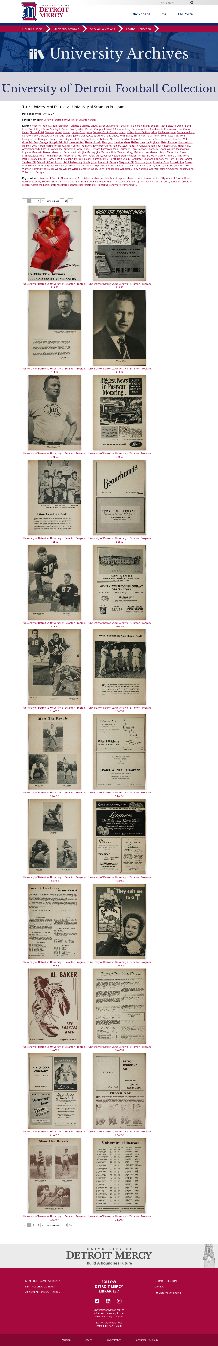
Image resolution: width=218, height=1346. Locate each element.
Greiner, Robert (163, 139)
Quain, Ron (129, 159)
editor (156, 178)
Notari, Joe (148, 155)
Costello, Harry (117, 132)
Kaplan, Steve (120, 145)
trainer (100, 184)
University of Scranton (76, 119)
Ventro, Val (161, 165)
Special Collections (102, 29)
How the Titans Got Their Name (70, 181)
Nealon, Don (119, 155)
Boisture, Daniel (175, 125)
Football (46, 181)
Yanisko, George (148, 168)
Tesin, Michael (67, 165)
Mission (66, 1340)
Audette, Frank (40, 125)
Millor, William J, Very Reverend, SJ (58, 155)
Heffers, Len (138, 142)
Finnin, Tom (159, 135)
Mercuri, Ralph (158, 152)
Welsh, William (63, 168)
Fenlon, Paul (145, 135)
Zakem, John (187, 168)
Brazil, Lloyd (35, 129)
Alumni (64, 178)
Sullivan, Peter (36, 165)
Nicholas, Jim (134, 155)
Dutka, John (118, 135)
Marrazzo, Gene (60, 152)
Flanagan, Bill (29, 139)
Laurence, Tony (128, 149)
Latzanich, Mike (109, 149)
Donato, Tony (30, 135)
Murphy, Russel (102, 155)
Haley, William (76, 142)
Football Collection (138, 29)
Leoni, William (167, 149)
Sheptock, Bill (126, 162)
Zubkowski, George (33, 172)
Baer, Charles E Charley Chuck (81, 125)
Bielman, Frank (141, 125)
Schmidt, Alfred (45, 162)
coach (139, 178)
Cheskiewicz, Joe (173, 129)
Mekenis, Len (141, 152)
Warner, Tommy (31, 168)
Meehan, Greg (125, 152)
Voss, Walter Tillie (179, 165)
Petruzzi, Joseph (64, 159)
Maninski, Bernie (41, 152)
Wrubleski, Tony (129, 168)
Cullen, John (133, 132)
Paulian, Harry (46, 159)
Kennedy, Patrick (39, 149)
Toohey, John (83, 165)
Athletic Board (109, 178)
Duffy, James (73, 135)
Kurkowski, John (73, 149)
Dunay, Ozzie (88, 135)
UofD (93, 119)
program (187, 181)
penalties (175, 181)
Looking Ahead (97, 181)
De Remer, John (167, 132)
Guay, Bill (27, 142)
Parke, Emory (29, 159)
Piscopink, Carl (82, 159)
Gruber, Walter (181, 139)
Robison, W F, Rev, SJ (165, 159)
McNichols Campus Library (42, 1281)
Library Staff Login (169, 1292)
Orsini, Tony (181, 155)
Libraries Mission (166, 1281)
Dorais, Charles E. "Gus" (52, 135)
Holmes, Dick (29, 145)
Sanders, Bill (29, 162)
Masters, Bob (108, 152)
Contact (160, 1286)
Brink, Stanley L (51, 129)
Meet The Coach (116, 181)
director (147, 178)
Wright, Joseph (110, 168)
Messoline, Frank (176, 152)
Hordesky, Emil (61, 145)
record (26, 184)
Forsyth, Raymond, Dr (68, 139)
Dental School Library (40, 1286)
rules (33, 184)
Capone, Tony (123, 129)
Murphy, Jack (85, 155)
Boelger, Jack (158, 125)
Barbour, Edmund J (109, 125)
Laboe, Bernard (91, 149)
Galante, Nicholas (110, 139)
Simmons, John (143, 162)
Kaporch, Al (135, 145)
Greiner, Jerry (146, 139)
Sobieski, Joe (177, 162)
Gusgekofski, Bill (58, 142)
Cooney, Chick (100, 132)
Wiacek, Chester (81, 168)
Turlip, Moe (98, 165)
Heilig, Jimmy (153, 142)
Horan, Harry (45, 145)
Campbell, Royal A (104, 129)
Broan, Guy (67, 129)
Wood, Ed (96, 168)
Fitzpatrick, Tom (176, 135)
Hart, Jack (107, 142)
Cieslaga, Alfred (53, 132)
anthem (96, 178)
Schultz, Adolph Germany (68, 162)
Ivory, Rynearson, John (99, 145)
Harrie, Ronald (93, 142)
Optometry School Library (42, 1292)
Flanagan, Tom (46, 139)
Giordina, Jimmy (129, 139)
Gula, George (41, 142)
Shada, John (90, 162)
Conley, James (70, 132)
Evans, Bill (131, 135)
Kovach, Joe (56, 149)
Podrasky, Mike (100, 159)
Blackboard (141, 14)
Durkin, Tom (103, 135)
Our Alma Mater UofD (157, 181)
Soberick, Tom (161, 162)
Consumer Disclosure (147, 1340)
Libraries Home (32, 29)
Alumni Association (79, 178)
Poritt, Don (116, 159)
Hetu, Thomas (169, 142)
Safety (88, 1340)
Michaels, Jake (30, 155)
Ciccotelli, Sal (37, 132)
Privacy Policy (113, 1340)
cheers (131, 178)
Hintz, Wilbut (185, 142)
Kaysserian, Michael (173, 145)
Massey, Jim (93, 152)
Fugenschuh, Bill (90, 139)
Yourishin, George (168, 168)
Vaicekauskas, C (115, 165)
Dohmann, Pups (186, 132)
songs (73, 184)
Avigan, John (56, 125)
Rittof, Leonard (144, 159)
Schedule (42, 184)
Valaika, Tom (132, 165)
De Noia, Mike (149, 132)
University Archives (66, 29)
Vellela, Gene (147, 165)
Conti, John (85, 132)
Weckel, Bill (47, 168)
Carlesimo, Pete (140, 129)
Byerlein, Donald (84, 129)
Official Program (135, 181)
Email (164, 14)
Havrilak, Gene (122, 142)
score (51, 184)
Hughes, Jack (78, 145)
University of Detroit (51, 119)
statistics (82, 184)
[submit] (192, 2)
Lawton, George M (148, 149)
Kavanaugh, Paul (151, 145)
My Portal (186, 14)
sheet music (62, 184)
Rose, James (184, 159)
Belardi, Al (126, 125)
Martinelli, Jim (78, 152)
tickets (92, 184)
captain (122, 178)
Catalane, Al (156, 129)
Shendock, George (108, 162)
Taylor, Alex (51, 165)
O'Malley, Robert (164, 155)
